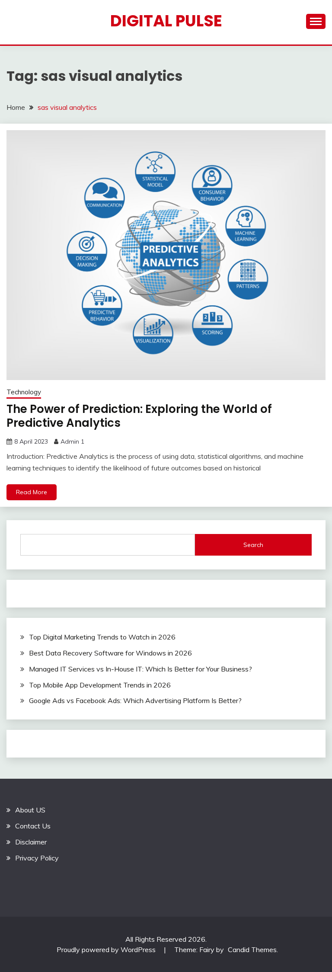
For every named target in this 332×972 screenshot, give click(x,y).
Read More (31, 492)
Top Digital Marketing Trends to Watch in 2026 (102, 637)
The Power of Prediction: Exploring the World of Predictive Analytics (139, 416)
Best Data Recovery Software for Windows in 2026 (110, 653)
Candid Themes (252, 949)
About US (30, 810)
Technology (23, 392)
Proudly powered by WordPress (107, 949)
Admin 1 (72, 441)
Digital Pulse (166, 21)
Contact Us (33, 826)
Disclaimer (31, 842)
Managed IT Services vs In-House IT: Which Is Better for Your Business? (140, 669)
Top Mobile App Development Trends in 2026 (100, 685)
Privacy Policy (37, 858)
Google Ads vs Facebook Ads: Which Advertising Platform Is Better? (135, 700)
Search (253, 545)
